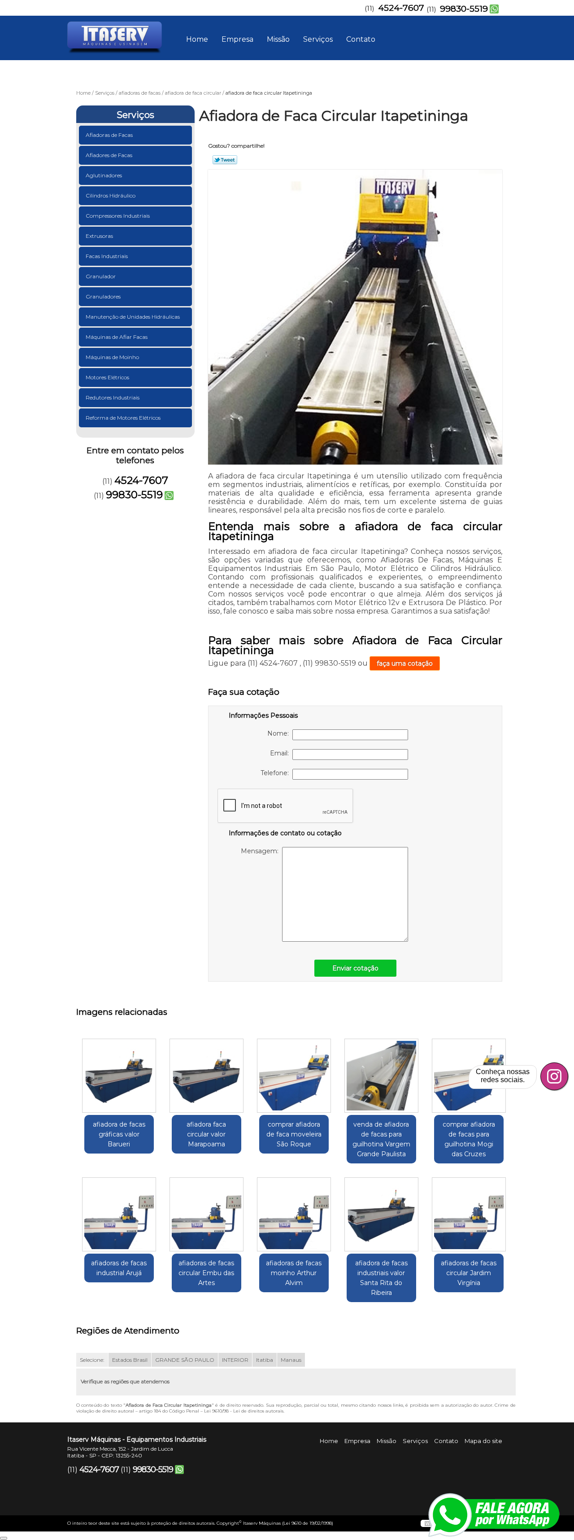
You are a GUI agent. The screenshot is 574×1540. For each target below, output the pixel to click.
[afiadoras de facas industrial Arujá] (119, 1214)
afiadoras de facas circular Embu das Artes (206, 1273)
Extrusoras (99, 236)
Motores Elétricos (107, 377)
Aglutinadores (104, 175)
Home (197, 39)
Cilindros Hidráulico (110, 195)
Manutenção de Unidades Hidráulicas (133, 316)
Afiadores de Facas (109, 155)
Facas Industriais (107, 256)
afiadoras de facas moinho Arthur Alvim (294, 1273)
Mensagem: (261, 851)
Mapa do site (483, 1440)
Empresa (237, 39)
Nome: (279, 733)
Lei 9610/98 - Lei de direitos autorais (243, 1411)
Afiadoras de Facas (109, 135)
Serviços (318, 39)
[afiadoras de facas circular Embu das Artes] (207, 1214)
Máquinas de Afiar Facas (117, 336)
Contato (360, 39)
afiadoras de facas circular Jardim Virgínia (468, 1273)
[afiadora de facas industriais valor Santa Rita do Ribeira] (381, 1214)
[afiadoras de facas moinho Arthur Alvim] (294, 1214)
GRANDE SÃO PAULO (184, 1359)
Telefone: (276, 773)
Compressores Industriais (118, 215)
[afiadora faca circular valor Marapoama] (207, 1076)
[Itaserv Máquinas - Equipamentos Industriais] (118, 34)
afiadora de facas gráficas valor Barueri (119, 1134)
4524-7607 (401, 8)
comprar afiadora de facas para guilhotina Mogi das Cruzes (469, 1139)
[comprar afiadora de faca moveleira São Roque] (294, 1076)
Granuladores (103, 296)
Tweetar (225, 159)
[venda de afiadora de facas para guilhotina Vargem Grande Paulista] (381, 1076)
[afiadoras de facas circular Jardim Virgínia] (469, 1214)
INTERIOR (235, 1359)
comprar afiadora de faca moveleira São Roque (294, 1134)
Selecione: (92, 1359)
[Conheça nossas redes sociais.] (554, 1076)
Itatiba (264, 1359)
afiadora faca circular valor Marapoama (206, 1134)
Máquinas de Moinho (112, 357)
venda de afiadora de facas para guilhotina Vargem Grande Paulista (381, 1139)
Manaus (291, 1359)
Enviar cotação (355, 968)
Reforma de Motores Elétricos (123, 417)
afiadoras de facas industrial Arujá (119, 1268)
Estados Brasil (130, 1359)
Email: (281, 753)
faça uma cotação (405, 663)
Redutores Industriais (112, 397)
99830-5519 (464, 9)
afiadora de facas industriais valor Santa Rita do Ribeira (381, 1278)
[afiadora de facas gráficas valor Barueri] (119, 1076)
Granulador (101, 276)
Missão (278, 39)
